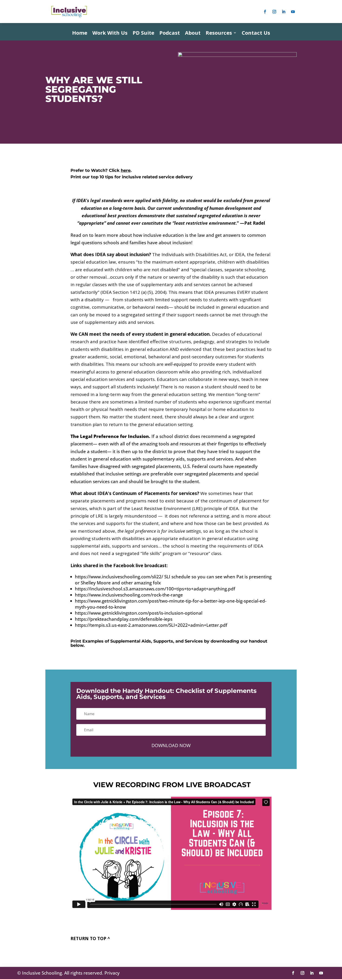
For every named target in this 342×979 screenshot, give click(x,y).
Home (79, 33)
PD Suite (143, 33)
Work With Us (109, 33)
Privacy (112, 973)
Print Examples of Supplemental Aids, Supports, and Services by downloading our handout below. (168, 643)
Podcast (169, 33)
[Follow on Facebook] (265, 11)
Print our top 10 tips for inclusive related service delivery (131, 177)
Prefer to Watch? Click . (101, 170)
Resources (219, 33)
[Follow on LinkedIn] (283, 11)
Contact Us (256, 33)
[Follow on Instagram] (274, 11)
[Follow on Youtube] (293, 11)
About (193, 33)
